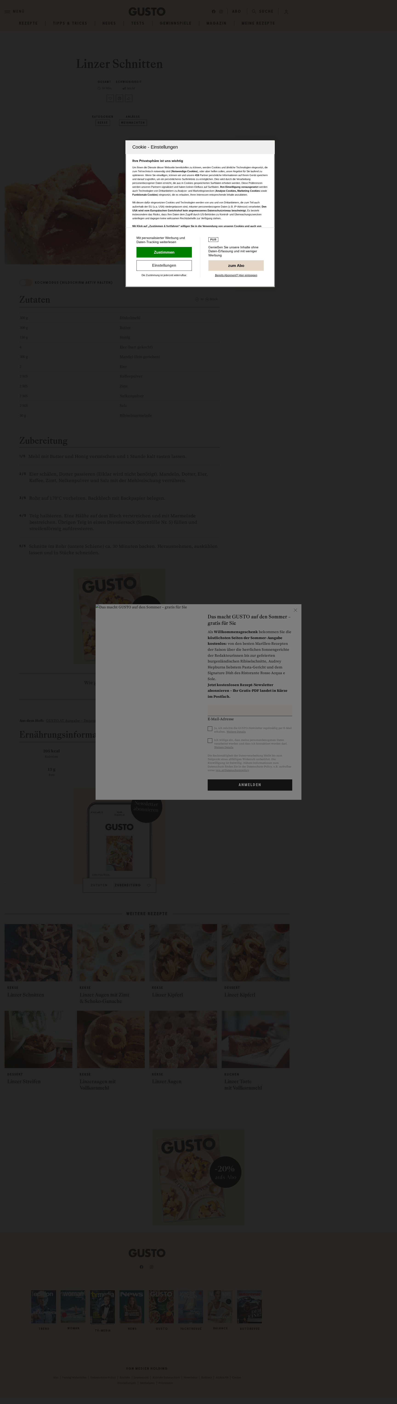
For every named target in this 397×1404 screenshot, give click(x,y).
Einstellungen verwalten (164, 265)
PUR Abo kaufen (236, 265)
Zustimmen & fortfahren (164, 252)
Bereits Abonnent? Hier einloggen (236, 275)
